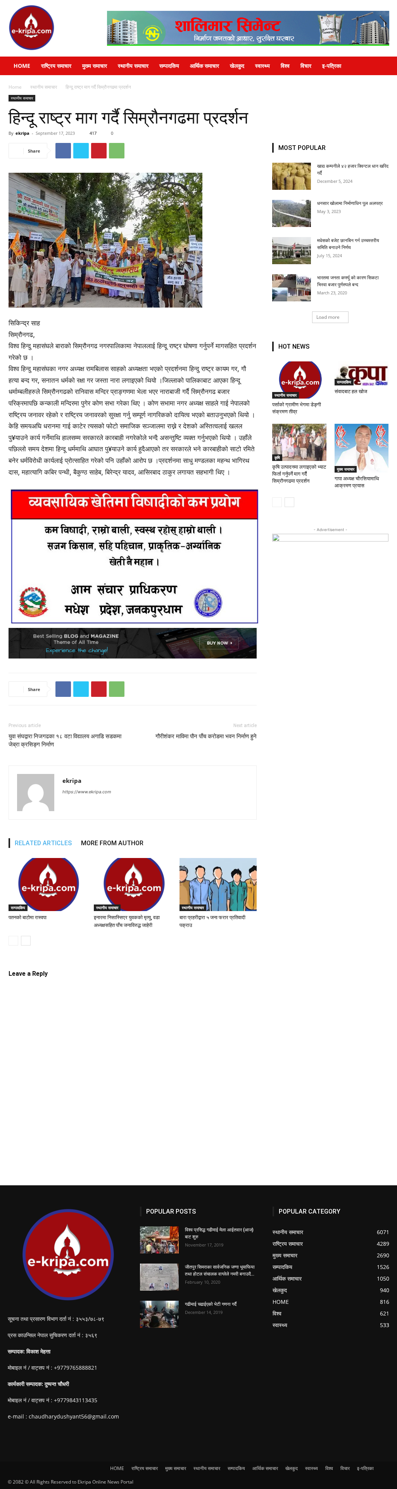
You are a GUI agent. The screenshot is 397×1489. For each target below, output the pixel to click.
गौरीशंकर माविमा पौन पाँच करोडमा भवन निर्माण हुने (206, 736)
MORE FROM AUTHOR (112, 843)
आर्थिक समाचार (204, 65)
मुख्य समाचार (94, 65)
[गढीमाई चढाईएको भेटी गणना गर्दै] (159, 1314)
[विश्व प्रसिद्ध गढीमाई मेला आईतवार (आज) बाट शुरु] (159, 1239)
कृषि (277, 457)
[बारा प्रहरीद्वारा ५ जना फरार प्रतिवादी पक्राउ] (218, 884)
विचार (305, 65)
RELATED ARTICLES (43, 843)
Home (15, 87)
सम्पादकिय (169, 65)
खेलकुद (237, 65)
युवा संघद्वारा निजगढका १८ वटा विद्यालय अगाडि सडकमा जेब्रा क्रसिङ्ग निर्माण (65, 740)
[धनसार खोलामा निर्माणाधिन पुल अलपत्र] (291, 213)
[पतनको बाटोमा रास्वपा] (47, 884)
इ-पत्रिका (331, 65)
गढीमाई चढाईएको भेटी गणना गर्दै (210, 1304)
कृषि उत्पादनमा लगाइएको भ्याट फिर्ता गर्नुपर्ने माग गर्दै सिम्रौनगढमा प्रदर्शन (299, 474)
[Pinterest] (99, 150)
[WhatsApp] (116, 150)
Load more (328, 317)
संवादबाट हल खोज (351, 391)
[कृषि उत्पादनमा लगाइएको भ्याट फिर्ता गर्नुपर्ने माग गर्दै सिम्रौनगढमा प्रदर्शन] (299, 442)
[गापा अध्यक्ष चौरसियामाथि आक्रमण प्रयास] (362, 448)
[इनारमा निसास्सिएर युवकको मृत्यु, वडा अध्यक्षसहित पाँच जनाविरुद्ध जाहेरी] (132, 884)
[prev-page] (13, 941)
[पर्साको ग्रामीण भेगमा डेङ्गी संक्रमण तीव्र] (299, 380)
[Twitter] (81, 150)
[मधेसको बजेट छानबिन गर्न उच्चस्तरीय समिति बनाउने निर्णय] (291, 250)
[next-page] (26, 941)
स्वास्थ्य (262, 65)
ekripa (22, 133)
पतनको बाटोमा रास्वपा (28, 917)
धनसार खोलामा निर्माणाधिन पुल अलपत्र (350, 203)
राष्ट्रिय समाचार (56, 65)
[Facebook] (63, 150)
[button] (387, 66)
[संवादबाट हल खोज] (362, 373)
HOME (22, 65)
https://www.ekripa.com (86, 791)
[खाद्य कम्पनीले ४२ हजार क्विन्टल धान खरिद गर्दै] (291, 176)
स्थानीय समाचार (133, 65)
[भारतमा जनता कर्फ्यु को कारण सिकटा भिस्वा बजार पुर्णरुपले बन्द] (291, 287)
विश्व (285, 65)
